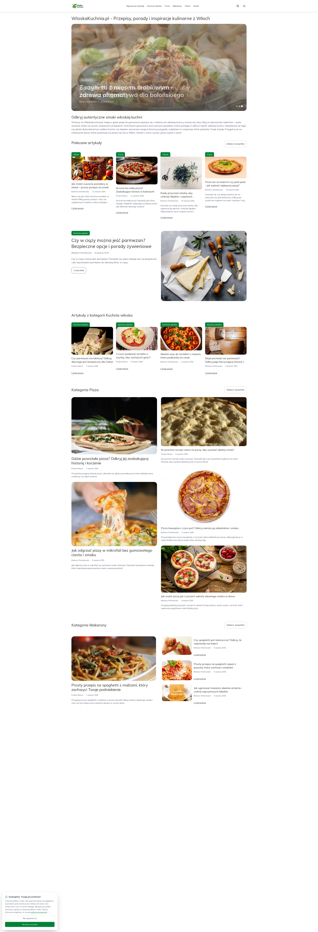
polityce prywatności (39, 912)
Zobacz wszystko (235, 143)
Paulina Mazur (122, 196)
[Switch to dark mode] (244, 6)
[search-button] (237, 6)
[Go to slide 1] (237, 106)
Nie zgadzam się (30, 918)
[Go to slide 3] (242, 106)
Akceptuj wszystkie (30, 924)
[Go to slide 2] (239, 106)
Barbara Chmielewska (80, 191)
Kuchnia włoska (154, 6)
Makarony (177, 6)
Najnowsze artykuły (135, 6)
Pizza (167, 6)
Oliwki (196, 6)
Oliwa (187, 6)
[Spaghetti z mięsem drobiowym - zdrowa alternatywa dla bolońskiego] (159, 67)
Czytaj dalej (79, 270)
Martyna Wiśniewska (88, 102)
